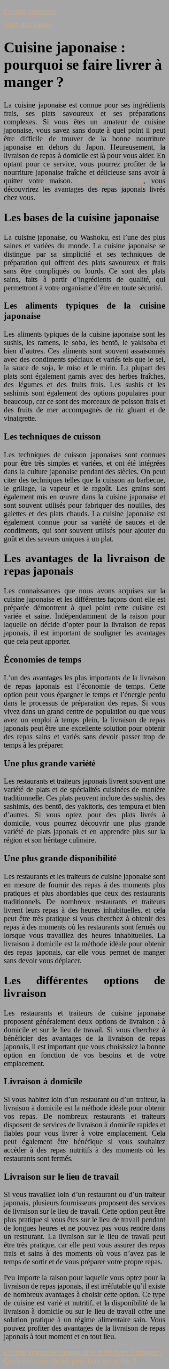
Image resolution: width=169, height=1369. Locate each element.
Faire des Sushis (28, 25)
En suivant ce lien (110, 181)
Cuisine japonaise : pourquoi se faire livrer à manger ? (83, 1352)
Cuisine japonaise (30, 11)
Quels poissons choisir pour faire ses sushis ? (70, 1361)
